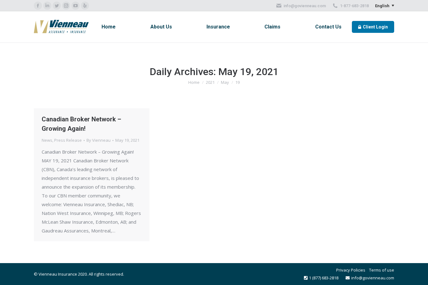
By (98, 140)
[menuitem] (109, 27)
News (47, 140)
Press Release (68, 140)
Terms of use (381, 270)
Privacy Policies (350, 270)
